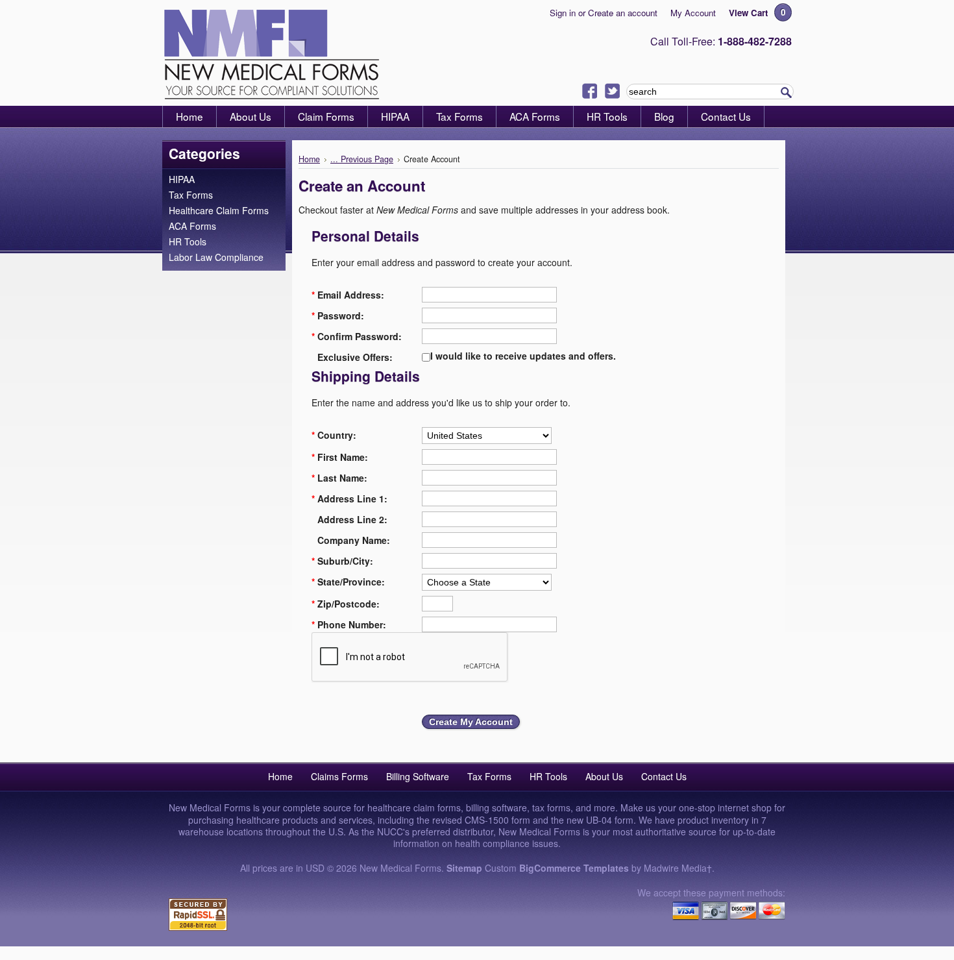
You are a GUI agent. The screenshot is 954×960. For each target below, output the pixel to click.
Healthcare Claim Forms (219, 210)
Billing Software (417, 776)
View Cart (748, 12)
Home (309, 159)
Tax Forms (191, 194)
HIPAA (182, 179)
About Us (604, 776)
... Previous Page (361, 159)
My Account (693, 12)
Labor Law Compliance (216, 257)
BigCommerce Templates (574, 867)
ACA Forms (192, 225)
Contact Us (664, 776)
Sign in (563, 12)
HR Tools (187, 241)
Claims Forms (339, 776)
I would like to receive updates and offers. (523, 355)
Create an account (622, 12)
